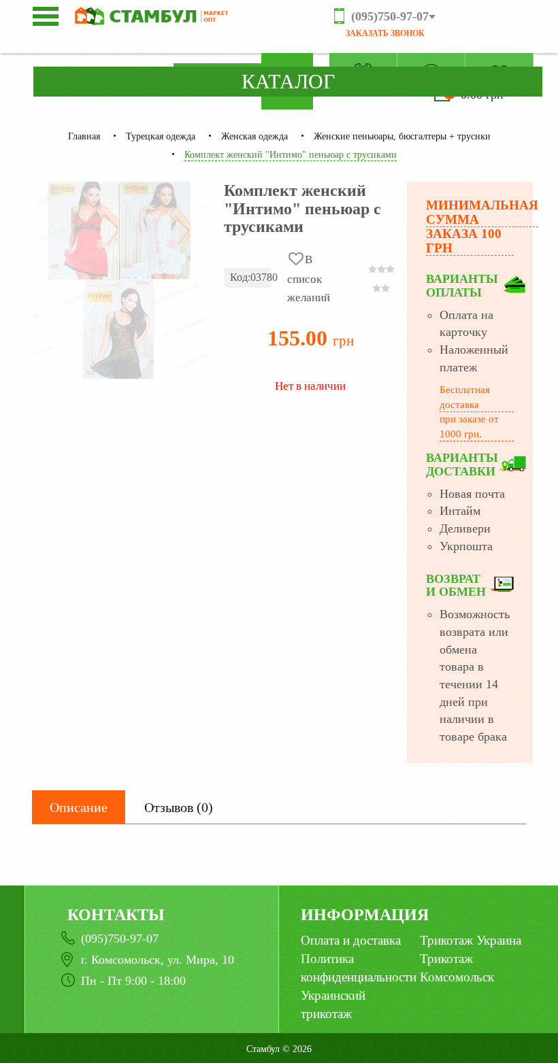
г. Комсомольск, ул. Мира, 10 (157, 959)
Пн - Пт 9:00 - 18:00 (133, 981)
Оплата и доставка (351, 940)
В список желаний (308, 278)
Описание (79, 807)
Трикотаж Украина (470, 940)
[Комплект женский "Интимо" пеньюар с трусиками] (120, 280)
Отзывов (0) (178, 807)
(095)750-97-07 (120, 938)
